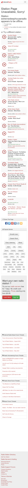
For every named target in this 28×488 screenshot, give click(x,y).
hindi (19, 271)
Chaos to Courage (6, 417)
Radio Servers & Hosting (9, 459)
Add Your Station (5, 457)
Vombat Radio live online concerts (15, 79)
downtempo (23, 95)
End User (3, 478)
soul (22, 146)
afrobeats (12, 147)
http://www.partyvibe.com (13, 58)
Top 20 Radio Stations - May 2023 (10, 351)
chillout (23, 75)
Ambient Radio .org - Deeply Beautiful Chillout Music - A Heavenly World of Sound (16, 89)
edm (9, 271)
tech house (21, 213)
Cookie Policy (4, 485)
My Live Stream (13, 192)
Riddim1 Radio (12, 139)
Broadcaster (4, 480)
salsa (13, 269)
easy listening (10, 242)
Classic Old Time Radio (8, 387)
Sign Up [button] (15, 297)
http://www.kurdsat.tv (12, 49)
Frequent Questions (6, 469)
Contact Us (7, 27)
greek (13, 262)
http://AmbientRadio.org (13, 94)
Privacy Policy (4, 483)
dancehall (18, 146)
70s (17, 256)
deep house (7, 262)
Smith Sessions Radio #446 (9, 393)
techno (13, 60)
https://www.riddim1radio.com (14, 144)
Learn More (7, 297)
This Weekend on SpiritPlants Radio (11, 384)
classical (21, 250)
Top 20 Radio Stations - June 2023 (11, 347)
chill (13, 84)
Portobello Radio (13, 162)
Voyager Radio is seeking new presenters (12, 368)
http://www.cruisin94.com (13, 202)
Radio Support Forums (8, 467)
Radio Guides (4, 471)
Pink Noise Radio (13, 70)
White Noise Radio (13, 109)
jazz (8, 247)
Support (3, 472)
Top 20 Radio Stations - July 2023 (10, 344)
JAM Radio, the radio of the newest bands (12, 390)
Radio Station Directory (8, 454)
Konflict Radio (12, 35)
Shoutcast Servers (5, 461)
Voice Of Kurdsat (13, 46)
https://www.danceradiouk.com (14, 127)
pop (13, 106)
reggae (14, 41)
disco (16, 213)
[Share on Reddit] (18, 223)
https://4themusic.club (12, 211)
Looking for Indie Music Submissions (11, 396)
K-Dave (10, 150)
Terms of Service (6, 476)
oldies (17, 253)
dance (6, 250)
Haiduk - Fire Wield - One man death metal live (14, 407)
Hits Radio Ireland (13, 100)
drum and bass (8, 264)
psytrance (11, 266)
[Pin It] (12, 223)
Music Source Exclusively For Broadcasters (13, 411)
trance (22, 256)
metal (20, 259)
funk (20, 41)
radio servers (16, 286)
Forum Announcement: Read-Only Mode (12, 338)
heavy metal (18, 266)
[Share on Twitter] (9, 223)
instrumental (20, 264)
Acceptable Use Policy (6, 482)
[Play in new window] (4, 57)
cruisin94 (10, 199)
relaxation (19, 97)
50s (24, 269)
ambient (19, 75)
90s (23, 129)
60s (23, 266)
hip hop (5, 266)
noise (15, 75)
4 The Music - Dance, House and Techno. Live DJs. (17, 207)
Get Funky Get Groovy (8, 414)
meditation (14, 97)
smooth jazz (14, 234)
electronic (20, 84)
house (17, 41)
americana (14, 181)
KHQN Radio (12, 117)
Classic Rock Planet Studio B (17, 184)
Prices (13, 291)
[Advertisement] (14, 318)
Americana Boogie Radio (15, 173)
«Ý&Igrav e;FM (12, 63)
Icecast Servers (5, 463)
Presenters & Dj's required (8, 371)
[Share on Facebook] (6, 223)
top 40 (15, 129)
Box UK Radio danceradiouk (16, 124)
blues (21, 159)
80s (21, 129)
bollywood (19, 269)
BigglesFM (11, 132)
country (13, 250)
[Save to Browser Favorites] (21, 223)
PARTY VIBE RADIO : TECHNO (15, 54)
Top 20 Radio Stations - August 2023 (11, 341)
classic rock (15, 189)
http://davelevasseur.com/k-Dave (15, 158)
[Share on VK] (15, 223)
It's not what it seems (7, 404)
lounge (16, 84)
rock (19, 129)
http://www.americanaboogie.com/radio (16, 179)
